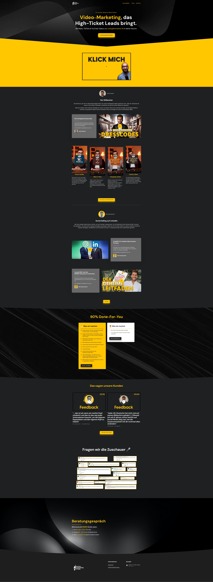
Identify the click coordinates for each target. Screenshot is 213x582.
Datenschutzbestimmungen (114, 567)
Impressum (110, 564)
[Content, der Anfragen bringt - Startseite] (76, 3)
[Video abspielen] (106, 66)
